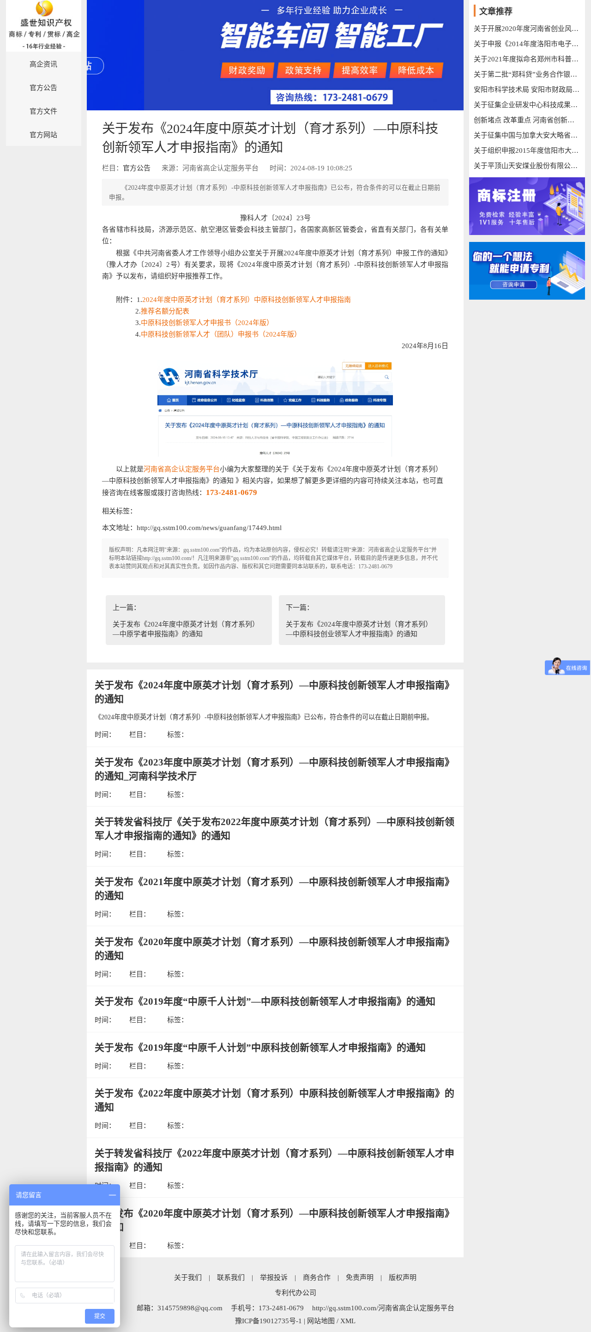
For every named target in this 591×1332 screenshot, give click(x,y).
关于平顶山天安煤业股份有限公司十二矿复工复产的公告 (527, 165)
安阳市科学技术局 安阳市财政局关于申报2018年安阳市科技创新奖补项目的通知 (527, 89)
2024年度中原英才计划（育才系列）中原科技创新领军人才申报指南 (246, 299)
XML (348, 1321)
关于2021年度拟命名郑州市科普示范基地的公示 (527, 59)
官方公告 (43, 87)
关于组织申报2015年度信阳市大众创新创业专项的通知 (527, 150)
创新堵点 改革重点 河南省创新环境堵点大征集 (527, 120)
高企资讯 (43, 64)
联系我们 (231, 1277)
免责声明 (360, 1277)
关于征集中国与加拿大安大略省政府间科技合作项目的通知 (527, 135)
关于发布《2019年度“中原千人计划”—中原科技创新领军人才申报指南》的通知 (265, 1001)
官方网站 (43, 135)
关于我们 (188, 1277)
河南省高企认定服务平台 (182, 469)
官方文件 (43, 111)
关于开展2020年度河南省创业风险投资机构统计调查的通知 (527, 28)
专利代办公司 (295, 1292)
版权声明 (402, 1277)
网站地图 (321, 1321)
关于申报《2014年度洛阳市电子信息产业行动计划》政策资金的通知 (527, 44)
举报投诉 (274, 1277)
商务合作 (317, 1277)
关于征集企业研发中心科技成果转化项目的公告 (527, 104)
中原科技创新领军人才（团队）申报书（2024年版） (221, 334)
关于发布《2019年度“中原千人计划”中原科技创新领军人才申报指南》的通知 (260, 1047)
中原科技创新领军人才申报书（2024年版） (207, 322)
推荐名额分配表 (165, 311)
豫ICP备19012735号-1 (268, 1321)
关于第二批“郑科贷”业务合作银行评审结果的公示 (527, 74)
